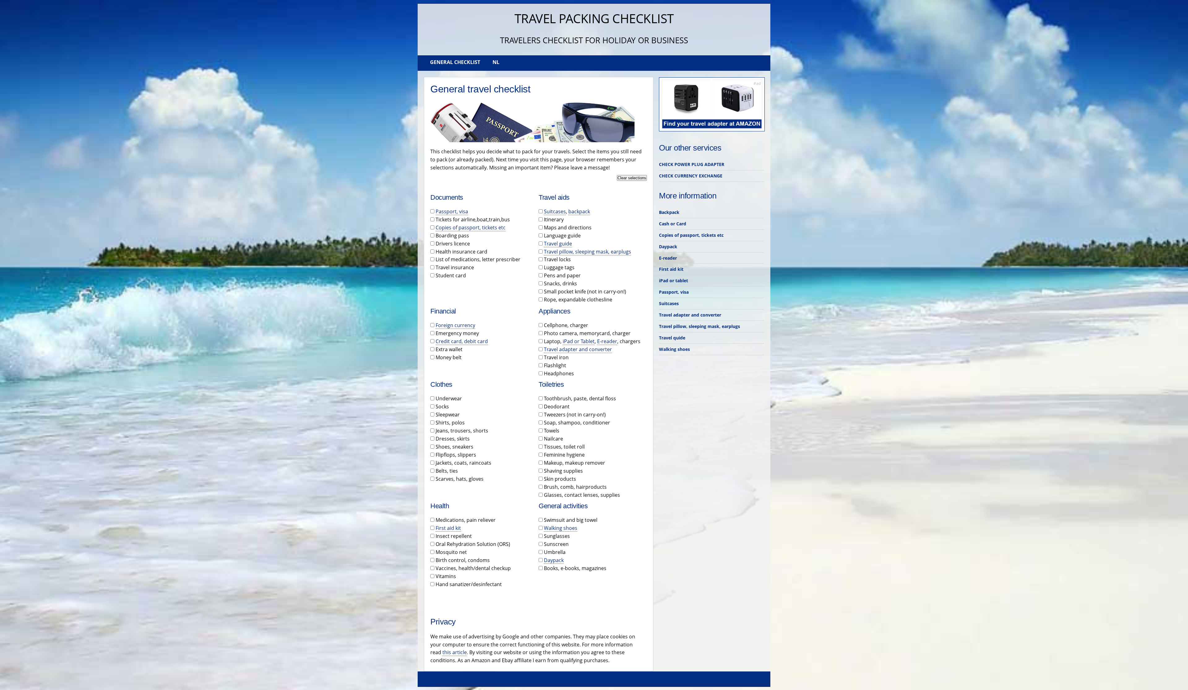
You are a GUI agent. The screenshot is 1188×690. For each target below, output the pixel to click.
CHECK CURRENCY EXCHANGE (690, 176)
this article (454, 652)
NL (496, 62)
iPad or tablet (673, 280)
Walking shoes (560, 528)
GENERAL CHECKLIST (455, 62)
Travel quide (672, 338)
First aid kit (448, 528)
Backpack (669, 212)
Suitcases (555, 211)
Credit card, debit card (462, 341)
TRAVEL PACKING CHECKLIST (594, 18)
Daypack (554, 560)
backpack (579, 211)
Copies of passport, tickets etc (471, 227)
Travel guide (558, 243)
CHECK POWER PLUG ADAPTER (691, 164)
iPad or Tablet (579, 341)
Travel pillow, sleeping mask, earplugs (587, 251)
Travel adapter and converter (578, 349)
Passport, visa (452, 211)
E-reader (607, 341)
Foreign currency (455, 325)
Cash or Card (672, 224)
